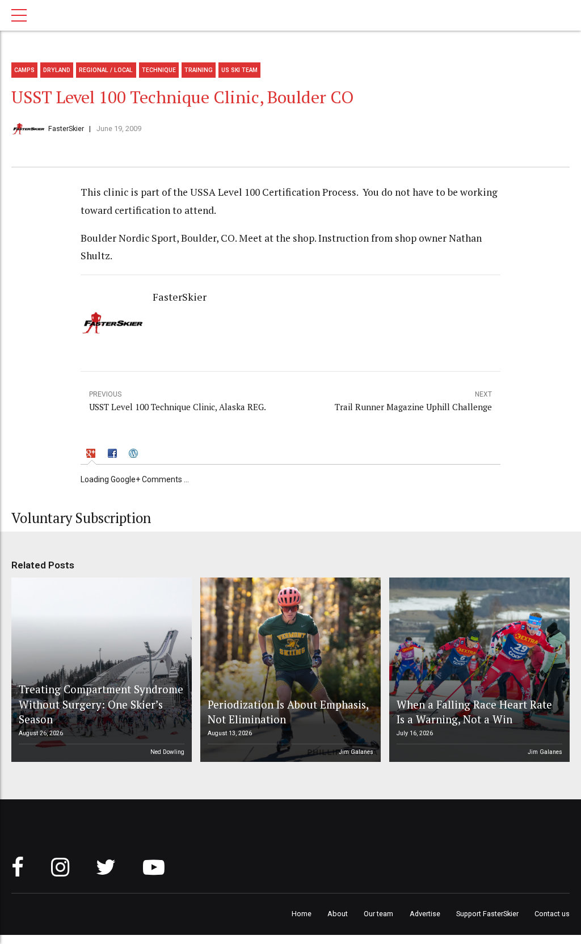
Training (198, 70)
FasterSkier (66, 128)
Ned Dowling (167, 752)
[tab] (92, 455)
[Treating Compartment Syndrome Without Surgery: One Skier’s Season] (99, 670)
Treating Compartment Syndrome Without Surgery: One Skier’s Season (101, 704)
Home (301, 913)
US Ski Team (239, 70)
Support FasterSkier (487, 913)
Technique (159, 70)
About (337, 913)
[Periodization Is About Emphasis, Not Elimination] (288, 670)
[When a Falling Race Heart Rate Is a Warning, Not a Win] (477, 670)
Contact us (552, 913)
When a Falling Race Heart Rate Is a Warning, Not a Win (474, 711)
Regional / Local (106, 70)
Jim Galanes (356, 752)
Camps (24, 70)
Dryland (56, 70)
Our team (378, 913)
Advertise (425, 913)
